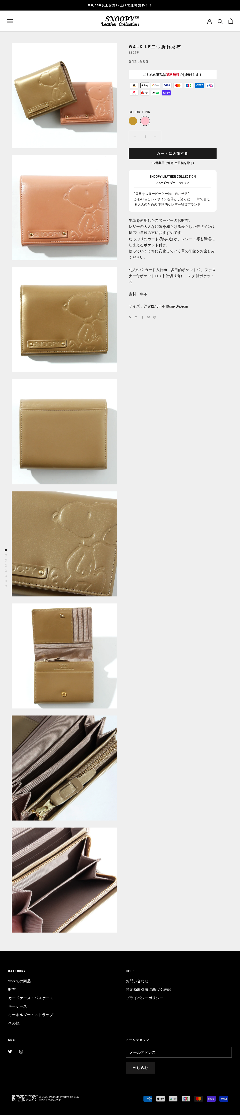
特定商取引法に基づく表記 (148, 989)
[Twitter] (148, 317)
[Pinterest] (154, 317)
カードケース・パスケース (30, 997)
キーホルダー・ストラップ (30, 1014)
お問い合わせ (137, 981)
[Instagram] (21, 1051)
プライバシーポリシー (144, 997)
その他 (13, 1023)
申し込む (140, 1068)
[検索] (220, 21)
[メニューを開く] (10, 21)
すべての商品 (19, 981)
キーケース (17, 1006)
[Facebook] (142, 317)
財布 (12, 989)
